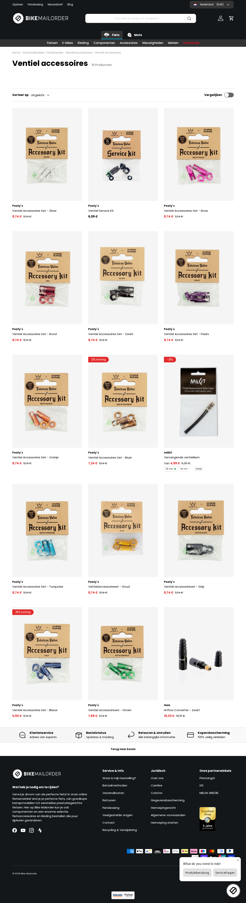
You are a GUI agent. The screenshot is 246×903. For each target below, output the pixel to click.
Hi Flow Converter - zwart (182, 710)
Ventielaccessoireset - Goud (109, 587)
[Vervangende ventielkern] (199, 401)
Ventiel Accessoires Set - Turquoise (37, 587)
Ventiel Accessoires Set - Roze (186, 211)
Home (16, 53)
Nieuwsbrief (55, 4)
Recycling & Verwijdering (119, 830)
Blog (70, 4)
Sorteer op (20, 95)
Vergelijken (213, 95)
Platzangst (207, 778)
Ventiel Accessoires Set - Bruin (110, 457)
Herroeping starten (164, 823)
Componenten (104, 43)
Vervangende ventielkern (182, 457)
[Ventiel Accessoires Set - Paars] (199, 277)
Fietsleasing (35, 4)
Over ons (157, 778)
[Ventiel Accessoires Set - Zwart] (123, 277)
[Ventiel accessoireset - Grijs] (199, 530)
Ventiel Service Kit (101, 211)
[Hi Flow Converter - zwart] (199, 653)
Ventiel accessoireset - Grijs (184, 587)
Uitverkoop (191, 43)
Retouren (109, 800)
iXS (201, 785)
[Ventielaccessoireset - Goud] (123, 530)
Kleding (83, 43)
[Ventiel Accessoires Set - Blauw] (47, 653)
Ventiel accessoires (108, 53)
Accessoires (129, 43)
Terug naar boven (123, 749)
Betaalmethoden (114, 785)
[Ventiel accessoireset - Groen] (123, 653)
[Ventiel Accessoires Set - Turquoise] (47, 530)
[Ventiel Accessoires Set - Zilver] (47, 154)
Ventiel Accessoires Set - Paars (186, 334)
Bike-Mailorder (29, 873)
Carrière (156, 785)
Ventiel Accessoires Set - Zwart (110, 334)
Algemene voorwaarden (168, 815)
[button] (231, 18)
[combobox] (140, 18)
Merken (173, 43)
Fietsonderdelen (34, 53)
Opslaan (17, 4)
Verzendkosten (113, 793)
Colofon (156, 793)
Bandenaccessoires (79, 53)
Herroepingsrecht (163, 808)
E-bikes (67, 43)
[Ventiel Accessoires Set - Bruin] (123, 401)
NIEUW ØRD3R (208, 793)
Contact (108, 823)
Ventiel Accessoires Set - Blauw (34, 710)
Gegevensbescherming (167, 800)
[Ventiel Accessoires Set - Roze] (199, 154)
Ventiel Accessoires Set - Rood (34, 334)
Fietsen (52, 43)
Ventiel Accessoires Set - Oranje (35, 457)
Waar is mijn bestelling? (119, 778)
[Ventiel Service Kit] (123, 154)
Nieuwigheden (152, 43)
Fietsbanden (55, 53)
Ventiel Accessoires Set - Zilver (34, 211)
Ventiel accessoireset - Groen (109, 710)
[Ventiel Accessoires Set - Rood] (47, 277)
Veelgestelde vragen (117, 815)
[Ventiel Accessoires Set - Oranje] (47, 401)
